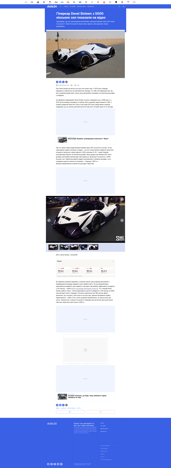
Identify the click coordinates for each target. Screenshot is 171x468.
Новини (66, 6)
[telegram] (57, 82)
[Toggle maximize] (122, 143)
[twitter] (63, 82)
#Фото (79, 297)
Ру (123, 6)
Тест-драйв (72, 6)
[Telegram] (58, 353)
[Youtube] (55, 353)
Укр (119, 6)
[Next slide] (122, 164)
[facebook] (60, 82)
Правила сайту (104, 340)
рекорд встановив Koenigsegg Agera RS (84, 233)
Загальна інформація (105, 334)
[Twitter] (51, 353)
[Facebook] (48, 353)
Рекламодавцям (104, 337)
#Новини (63, 297)
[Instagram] (61, 353)
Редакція (102, 343)
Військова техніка (81, 6)
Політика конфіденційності (106, 348)
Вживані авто (90, 6)
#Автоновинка (71, 297)
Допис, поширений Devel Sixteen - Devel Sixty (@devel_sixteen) (79, 279)
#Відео (58, 297)
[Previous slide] (49, 164)
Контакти (103, 345)
